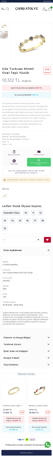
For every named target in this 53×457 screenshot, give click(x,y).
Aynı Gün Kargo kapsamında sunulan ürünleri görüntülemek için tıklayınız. (26, 172)
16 (27, 220)
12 (40, 212)
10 (26, 212)
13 (5, 220)
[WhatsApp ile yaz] (48, 445)
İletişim (4, 1)
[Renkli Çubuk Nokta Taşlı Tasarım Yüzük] (39, 391)
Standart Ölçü (11, 212)
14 (12, 220)
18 (42, 220)
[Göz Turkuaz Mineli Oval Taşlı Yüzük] (5, 196)
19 (5, 228)
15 (20, 220)
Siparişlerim (47, 1)
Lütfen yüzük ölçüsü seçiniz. (22, 206)
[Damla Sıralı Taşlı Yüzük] (14, 391)
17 (35, 220)
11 (33, 212)
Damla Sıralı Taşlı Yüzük (15, 405)
